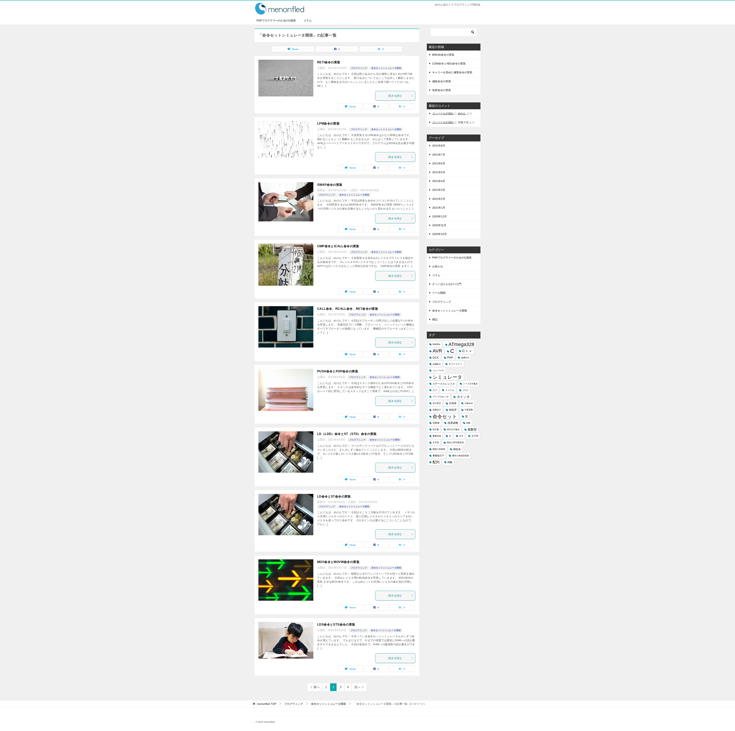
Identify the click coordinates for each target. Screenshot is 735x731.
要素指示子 (438, 455)
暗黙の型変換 (439, 449)
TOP (266, 703)
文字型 (436, 442)
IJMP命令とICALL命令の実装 (338, 246)
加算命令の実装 (441, 90)
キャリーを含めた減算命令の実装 (452, 72)
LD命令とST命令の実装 (334, 496)
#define (436, 344)
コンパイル (438, 370)
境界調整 (453, 422)
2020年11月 (439, 225)
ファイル (449, 390)
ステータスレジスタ (444, 383)
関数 (450, 462)
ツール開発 (439, 292)
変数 (468, 423)
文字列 (474, 436)
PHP (450, 357)
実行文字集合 (453, 429)
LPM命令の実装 (328, 123)
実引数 (436, 429)
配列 (436, 462)
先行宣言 (437, 403)
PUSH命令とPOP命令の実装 (337, 371)
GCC (436, 357)
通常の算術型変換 (460, 455)
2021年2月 (438, 198)
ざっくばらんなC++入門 (446, 284)
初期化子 (437, 410)
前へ (317, 687)
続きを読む (395, 95)
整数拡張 (437, 436)
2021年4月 (438, 181)
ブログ (465, 390)
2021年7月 (438, 154)
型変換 (436, 423)
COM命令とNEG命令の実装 (449, 63)
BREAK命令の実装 (443, 54)
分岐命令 (469, 403)
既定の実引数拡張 (455, 442)
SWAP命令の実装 (329, 184)
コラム (308, 20)
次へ (357, 687)
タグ (435, 390)
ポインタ (463, 396)
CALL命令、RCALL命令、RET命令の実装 (347, 308)
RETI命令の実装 (328, 62)
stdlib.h (437, 364)
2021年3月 (438, 189)
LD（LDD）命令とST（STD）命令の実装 (347, 434)
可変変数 (469, 410)
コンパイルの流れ (443, 113)
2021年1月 (438, 207)
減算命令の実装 (441, 81)
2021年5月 (438, 172)
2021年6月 (438, 163)
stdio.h (465, 357)
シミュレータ (447, 377)
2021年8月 (438, 145)
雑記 (435, 319)
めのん (462, 113)
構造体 (457, 449)
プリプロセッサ (441, 396)
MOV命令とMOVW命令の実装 (338, 562)
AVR (437, 350)
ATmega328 (461, 344)
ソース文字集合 (470, 384)
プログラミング (359, 68)
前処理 (453, 409)
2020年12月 (439, 216)
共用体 (453, 403)
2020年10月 (439, 234)
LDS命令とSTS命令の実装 (336, 624)
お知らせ (437, 266)
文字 (461, 436)
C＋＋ (467, 351)
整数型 (472, 429)
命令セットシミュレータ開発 (386, 68)
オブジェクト (455, 364)
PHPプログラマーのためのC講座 (276, 20)
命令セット (445, 416)
